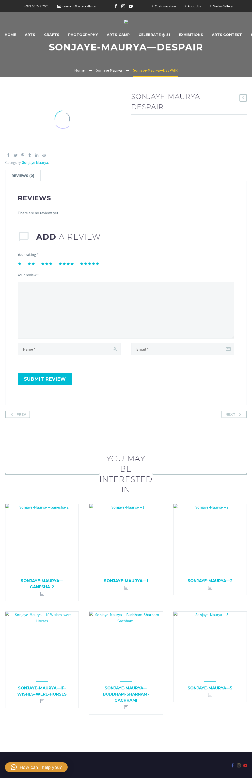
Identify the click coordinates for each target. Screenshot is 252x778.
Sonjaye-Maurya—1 (126, 580)
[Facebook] (116, 6)
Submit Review (45, 379)
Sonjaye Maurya (35, 162)
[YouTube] (130, 6)
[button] (36, 767)
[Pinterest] (23, 155)
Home (10, 34)
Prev (21, 414)
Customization (165, 6)
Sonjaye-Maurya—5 (210, 688)
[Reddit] (44, 155)
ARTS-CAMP (118, 34)
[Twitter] (15, 155)
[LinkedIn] (37, 155)
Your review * (28, 274)
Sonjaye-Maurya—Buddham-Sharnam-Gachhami (126, 694)
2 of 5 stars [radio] (31, 264)
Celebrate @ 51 (154, 34)
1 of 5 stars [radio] (20, 264)
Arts (30, 34)
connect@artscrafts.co (79, 6)
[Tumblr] (30, 155)
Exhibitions (191, 34)
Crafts (51, 34)
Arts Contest (227, 34)
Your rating (28, 254)
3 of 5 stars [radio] (47, 264)
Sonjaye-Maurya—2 (210, 580)
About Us (194, 6)
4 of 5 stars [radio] (66, 264)
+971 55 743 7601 (36, 6)
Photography (83, 34)
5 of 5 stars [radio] (89, 264)
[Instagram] (123, 6)
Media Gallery (223, 6)
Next (230, 414)
